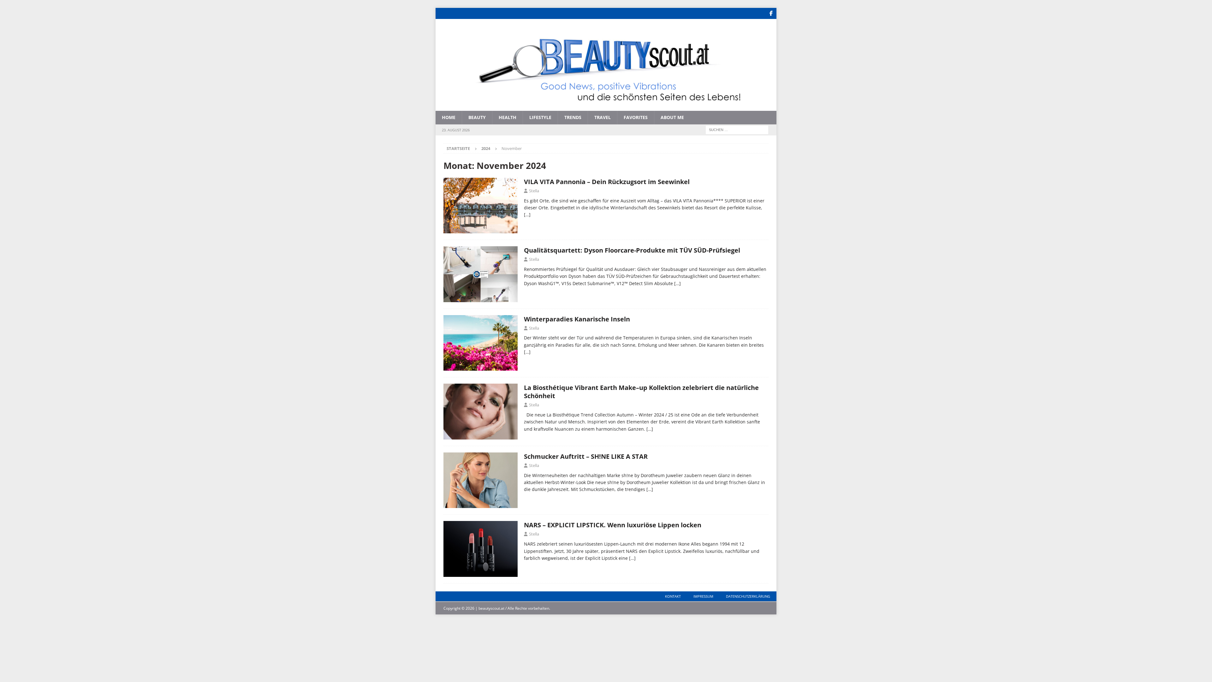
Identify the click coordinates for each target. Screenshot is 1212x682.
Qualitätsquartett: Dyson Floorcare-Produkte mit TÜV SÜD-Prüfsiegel (632, 250)
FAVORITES (636, 117)
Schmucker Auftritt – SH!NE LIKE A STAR (586, 456)
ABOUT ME (672, 117)
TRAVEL (602, 117)
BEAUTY (477, 117)
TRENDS (572, 117)
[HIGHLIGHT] (480, 549)
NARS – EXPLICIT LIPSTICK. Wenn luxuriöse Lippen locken (612, 525)
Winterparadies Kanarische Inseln (577, 319)
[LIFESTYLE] (480, 274)
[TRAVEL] (480, 205)
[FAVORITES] (480, 343)
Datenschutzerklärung (748, 596)
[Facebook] (770, 13)
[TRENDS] (480, 480)
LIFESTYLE (540, 117)
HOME (448, 117)
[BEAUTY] (480, 412)
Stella (534, 191)
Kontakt (673, 596)
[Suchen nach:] (737, 129)
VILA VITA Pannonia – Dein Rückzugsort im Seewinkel (607, 181)
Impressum (703, 596)
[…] (527, 215)
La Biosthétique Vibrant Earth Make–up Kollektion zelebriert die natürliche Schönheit (641, 391)
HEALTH (507, 117)
